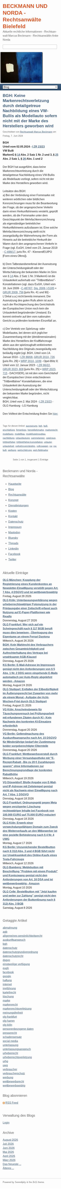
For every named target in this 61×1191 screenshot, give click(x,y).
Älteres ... (8, 1168)
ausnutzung (31, 426)
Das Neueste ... (12, 1164)
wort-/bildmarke (40, 450)
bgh (40, 426)
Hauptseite (14, 483)
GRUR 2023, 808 (13, 369)
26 (24, 158)
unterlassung (10, 1045)
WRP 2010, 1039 (31, 361)
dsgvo (6, 960)
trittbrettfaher (9, 442)
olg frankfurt (10, 1016)
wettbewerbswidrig (14, 1085)
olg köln (7, 1024)
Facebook (14, 554)
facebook (8, 972)
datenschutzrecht (13, 956)
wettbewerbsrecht (13, 1081)
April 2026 (9, 1156)
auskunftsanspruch (14, 939)
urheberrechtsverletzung (17, 1057)
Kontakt (12, 516)
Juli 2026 (8, 1143)
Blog (11, 489)
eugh (6, 968)
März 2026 (9, 1160)
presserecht (10, 1032)
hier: (55, 413)
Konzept (13, 500)
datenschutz (10, 947)
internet (7, 984)
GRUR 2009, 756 (13, 292)
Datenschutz (15, 521)
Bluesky (13, 537)
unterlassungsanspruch (17, 1049)
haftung (7, 980)
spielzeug (50, 438)
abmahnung (10, 927)
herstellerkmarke (36, 430)
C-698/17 (9, 251)
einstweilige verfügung (16, 964)
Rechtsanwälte (17, 494)
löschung (8, 996)
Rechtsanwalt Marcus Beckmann (36, 132)
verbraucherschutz (14, 1073)
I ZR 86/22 (43, 365)
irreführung (9, 988)
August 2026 (10, 1139)
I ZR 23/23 (38, 146)
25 (56, 154)
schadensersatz (12, 1037)
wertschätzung (24, 450)
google (7, 976)
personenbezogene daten (18, 1028)
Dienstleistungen (18, 505)
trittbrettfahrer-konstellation (29, 442)
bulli (45, 426)
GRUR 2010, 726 (44, 357)
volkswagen (42, 446)
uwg (5, 1065)
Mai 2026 (8, 1152)
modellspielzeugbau (35, 434)
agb (5, 931)
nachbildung (8, 438)
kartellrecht (9, 992)
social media (10, 1041)
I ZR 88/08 (26, 357)
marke (6, 1000)
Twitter (12, 559)
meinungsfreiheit (13, 1012)
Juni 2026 (9, 1147)
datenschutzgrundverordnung (20, 952)
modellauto (8, 434)
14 (18, 154)
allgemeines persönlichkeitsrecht (22, 935)
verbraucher (10, 1069)
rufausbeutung (23, 438)
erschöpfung (9, 430)
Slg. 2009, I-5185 (44, 288)
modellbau (20, 434)
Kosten (12, 510)
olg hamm (9, 1020)
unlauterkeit (8, 446)
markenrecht (51, 430)
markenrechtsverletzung (17, 1008)
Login (6, 1122)
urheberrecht (10, 1053)
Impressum (15, 527)
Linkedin (13, 548)
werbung (12, 450)
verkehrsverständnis (25, 446)
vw (50, 446)
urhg (5, 1061)
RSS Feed (11, 1102)
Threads (13, 543)
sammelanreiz (38, 438)
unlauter (48, 442)
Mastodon (14, 532)
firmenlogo (21, 430)
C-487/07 (26, 288)
